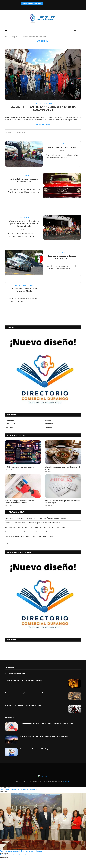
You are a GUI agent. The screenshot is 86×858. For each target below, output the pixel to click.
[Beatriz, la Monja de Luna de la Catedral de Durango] (74, 683)
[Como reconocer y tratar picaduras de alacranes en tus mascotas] (74, 696)
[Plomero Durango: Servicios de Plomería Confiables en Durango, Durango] (23, 486)
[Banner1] (43, 595)
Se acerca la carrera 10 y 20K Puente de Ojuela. (24, 289)
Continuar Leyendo (43, 125)
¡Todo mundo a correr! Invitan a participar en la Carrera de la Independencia (24, 223)
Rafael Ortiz (9, 518)
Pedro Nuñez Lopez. (12, 532)
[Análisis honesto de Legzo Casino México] (23, 452)
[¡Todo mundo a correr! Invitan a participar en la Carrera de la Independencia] (62, 227)
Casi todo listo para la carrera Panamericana (24, 180)
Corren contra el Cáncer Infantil (62, 147)
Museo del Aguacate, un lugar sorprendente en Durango (35, 536)
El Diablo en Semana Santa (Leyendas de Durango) (23, 706)
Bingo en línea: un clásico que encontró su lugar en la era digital (62, 502)
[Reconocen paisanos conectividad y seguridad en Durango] (43, 821)
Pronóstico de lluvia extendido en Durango (15, 855)
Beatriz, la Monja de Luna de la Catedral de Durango (23, 680)
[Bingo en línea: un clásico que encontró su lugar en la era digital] (63, 486)
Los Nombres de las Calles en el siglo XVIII (36, 532)
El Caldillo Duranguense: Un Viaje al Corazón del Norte (62, 468)
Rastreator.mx (10, 527)
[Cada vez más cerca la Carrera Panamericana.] (24, 262)
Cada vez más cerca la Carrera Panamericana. (62, 257)
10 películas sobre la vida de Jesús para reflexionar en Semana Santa (37, 523)
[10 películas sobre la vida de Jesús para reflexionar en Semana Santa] (11, 739)
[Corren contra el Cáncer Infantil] (24, 153)
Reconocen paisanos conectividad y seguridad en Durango (21, 851)
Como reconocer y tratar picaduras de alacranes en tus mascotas (28, 693)
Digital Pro (66, 782)
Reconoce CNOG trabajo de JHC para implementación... (20, 790)
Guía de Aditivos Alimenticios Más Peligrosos (36, 749)
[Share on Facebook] (74, 132)
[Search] (80, 30)
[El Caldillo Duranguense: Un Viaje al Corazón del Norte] (63, 452)
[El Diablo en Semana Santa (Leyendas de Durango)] (74, 709)
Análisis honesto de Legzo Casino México (20, 467)
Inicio (6, 37)
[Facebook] (37, 7)
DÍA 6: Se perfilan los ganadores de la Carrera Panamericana (43, 108)
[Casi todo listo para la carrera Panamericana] (62, 185)
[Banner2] (43, 370)
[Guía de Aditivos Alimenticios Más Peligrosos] (11, 752)
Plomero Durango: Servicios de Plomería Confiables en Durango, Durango (19, 502)
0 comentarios (21, 132)
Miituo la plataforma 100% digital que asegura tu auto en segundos (41, 527)
